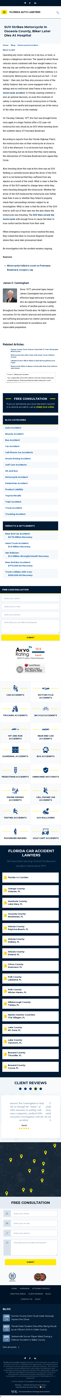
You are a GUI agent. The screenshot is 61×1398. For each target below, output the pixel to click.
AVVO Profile (23, 658)
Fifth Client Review (40, 1088)
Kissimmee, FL (15, 916)
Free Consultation (30, 398)
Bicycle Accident (14, 434)
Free (15, 589)
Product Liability (14, 489)
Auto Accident (13, 428)
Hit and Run (11, 471)
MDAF (16, 1277)
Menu (4, 12)
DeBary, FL (14, 942)
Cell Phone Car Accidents (19, 452)
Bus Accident (12, 440)
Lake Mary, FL (15, 904)
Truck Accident (13, 508)
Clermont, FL (15, 1043)
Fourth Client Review (35, 1088)
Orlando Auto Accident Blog (27, 1387)
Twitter (25, 3)
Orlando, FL (14, 891)
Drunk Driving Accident (18, 458)
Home (6, 45)
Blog (13, 45)
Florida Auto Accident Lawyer (14, 1362)
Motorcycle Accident (28, 45)
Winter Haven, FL (17, 992)
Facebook (30, 3)
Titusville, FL (15, 1055)
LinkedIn (35, 3)
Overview (24, 1288)
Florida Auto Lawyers (25, 12)
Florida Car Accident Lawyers (31, 853)
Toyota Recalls (13, 495)
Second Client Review (25, 1088)
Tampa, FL (13, 1005)
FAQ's (37, 1299)
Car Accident (12, 446)
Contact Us (26, 1299)
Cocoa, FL (13, 1068)
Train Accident (13, 502)
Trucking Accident (15, 514)
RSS (43, 1387)
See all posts (9, 1347)
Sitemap (18, 1385)
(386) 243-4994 (58, 12)
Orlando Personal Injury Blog (34, 1385)
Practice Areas (18, 1294)
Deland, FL (13, 954)
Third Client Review (30, 1088)
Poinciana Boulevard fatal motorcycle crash (35, 380)
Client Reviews (37, 658)
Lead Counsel (44, 1277)
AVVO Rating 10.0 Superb (30, 651)
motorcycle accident (14, 93)
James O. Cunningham (26, 1381)
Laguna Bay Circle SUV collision (22, 378)
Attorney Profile (41, 1288)
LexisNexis (30, 668)
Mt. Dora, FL (14, 1030)
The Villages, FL (16, 1017)
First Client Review (20, 1088)
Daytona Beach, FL (18, 929)
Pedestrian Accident (16, 483)
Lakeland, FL (15, 979)
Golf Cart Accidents (16, 465)
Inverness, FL (15, 967)
